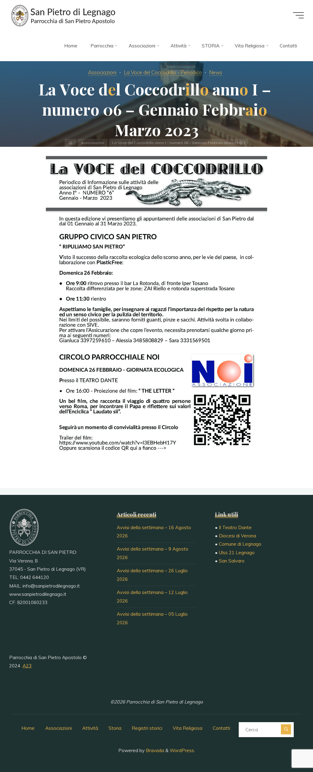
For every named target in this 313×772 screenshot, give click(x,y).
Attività (90, 728)
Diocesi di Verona (237, 536)
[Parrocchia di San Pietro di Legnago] (62, 15)
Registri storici (147, 728)
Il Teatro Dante (235, 527)
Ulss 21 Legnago (237, 552)
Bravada (154, 750)
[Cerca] (286, 729)
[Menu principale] (298, 15)
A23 (27, 666)
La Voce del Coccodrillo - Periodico (163, 72)
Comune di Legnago (240, 544)
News (215, 72)
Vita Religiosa (187, 728)
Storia (115, 728)
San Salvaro (232, 561)
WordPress (182, 750)
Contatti (221, 728)
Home (28, 728)
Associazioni (102, 72)
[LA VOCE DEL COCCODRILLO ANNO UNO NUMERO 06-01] (156, 312)
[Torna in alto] (289, 748)
